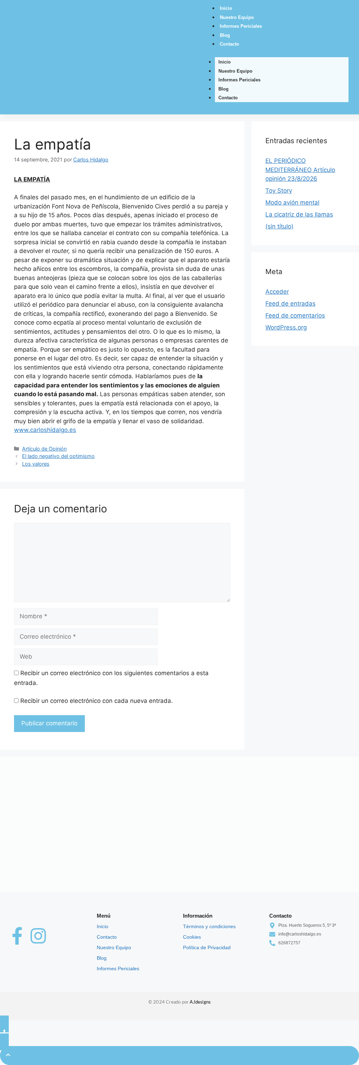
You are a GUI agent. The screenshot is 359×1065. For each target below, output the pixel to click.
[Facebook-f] (17, 936)
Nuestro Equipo (237, 17)
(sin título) (279, 226)
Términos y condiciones (209, 926)
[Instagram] (38, 936)
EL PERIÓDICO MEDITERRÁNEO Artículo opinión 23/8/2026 (300, 169)
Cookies (192, 937)
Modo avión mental (292, 202)
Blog (225, 35)
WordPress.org (286, 327)
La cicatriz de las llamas (299, 214)
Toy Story (278, 190)
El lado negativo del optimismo (58, 456)
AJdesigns (200, 1002)
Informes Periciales (241, 26)
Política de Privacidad (207, 947)
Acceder (277, 291)
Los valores (35, 464)
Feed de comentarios (295, 315)
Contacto (229, 44)
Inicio (226, 8)
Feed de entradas (290, 303)
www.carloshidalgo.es (45, 429)
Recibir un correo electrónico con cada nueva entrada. (96, 700)
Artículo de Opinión (44, 449)
